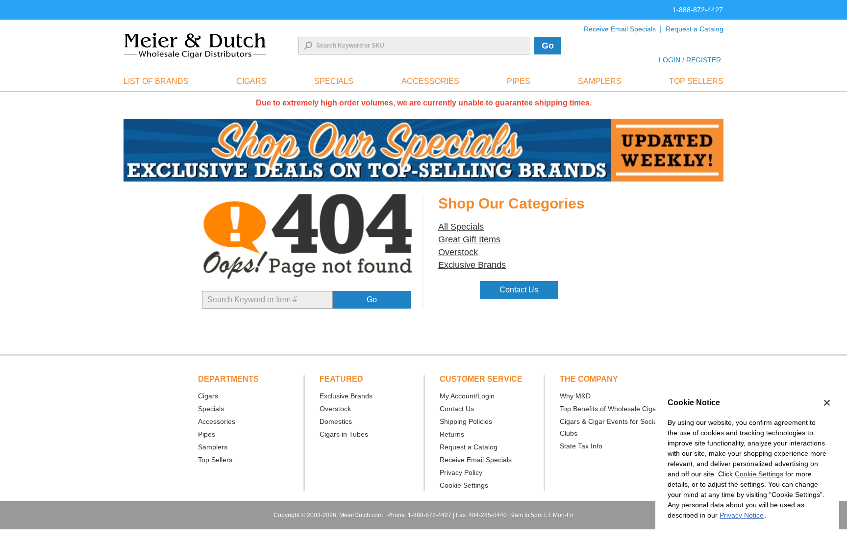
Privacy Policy (461, 472)
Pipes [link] (518, 81)
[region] (747, 464)
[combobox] (414, 45)
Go (548, 46)
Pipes (206, 434)
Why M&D (575, 396)
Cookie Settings (759, 474)
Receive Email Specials (620, 29)
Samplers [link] (600, 81)
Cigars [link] (251, 81)
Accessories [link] (430, 81)
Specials (211, 409)
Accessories (216, 421)
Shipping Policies (466, 421)
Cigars (208, 396)
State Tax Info (581, 446)
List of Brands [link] (156, 81)
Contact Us (457, 409)
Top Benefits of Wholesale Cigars (611, 409)
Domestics (336, 421)
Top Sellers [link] (696, 81)
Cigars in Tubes (344, 434)
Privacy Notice (742, 515)
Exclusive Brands (346, 396)
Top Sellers (215, 460)
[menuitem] (156, 81)
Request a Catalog (694, 29)
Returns (452, 434)
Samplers (212, 447)
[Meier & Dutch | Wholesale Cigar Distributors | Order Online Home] (195, 45)
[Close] (827, 403)
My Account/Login (467, 396)
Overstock (335, 409)
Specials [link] (333, 81)
